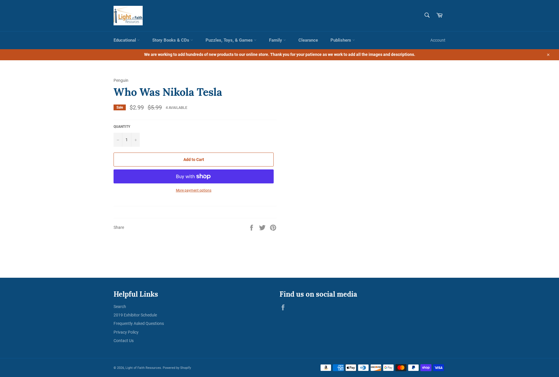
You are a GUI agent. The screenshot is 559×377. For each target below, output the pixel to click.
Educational (125, 40)
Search (120, 306)
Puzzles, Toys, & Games (230, 40)
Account (437, 40)
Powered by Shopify (177, 368)
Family (276, 40)
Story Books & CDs (171, 40)
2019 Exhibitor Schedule (135, 315)
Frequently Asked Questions (139, 323)
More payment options (193, 190)
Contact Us (124, 340)
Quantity (122, 127)
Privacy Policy (126, 332)
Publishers (341, 40)
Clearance (308, 40)
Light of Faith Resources (143, 368)
